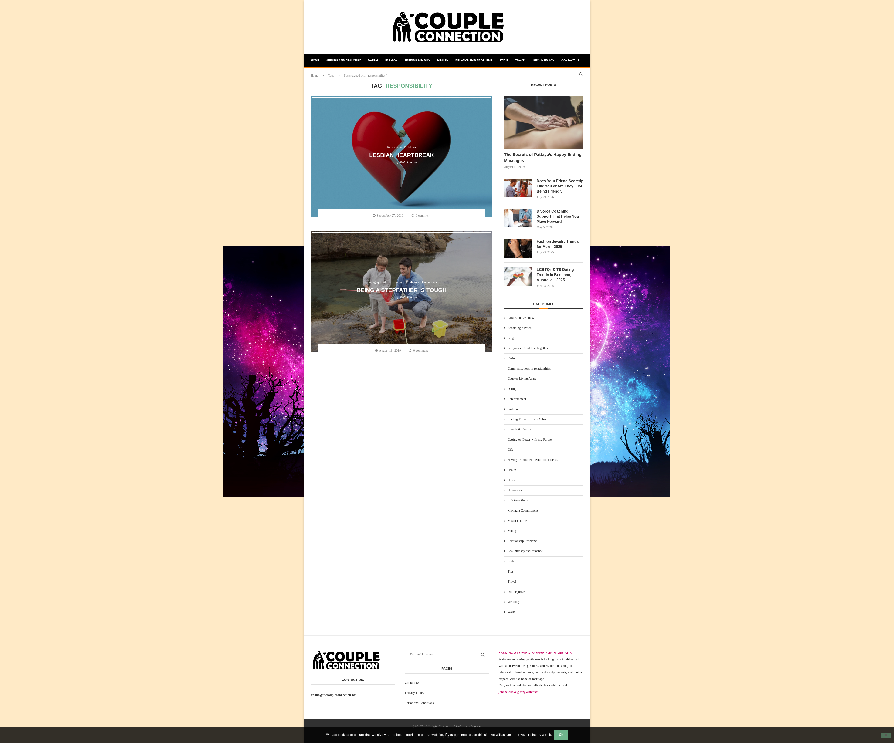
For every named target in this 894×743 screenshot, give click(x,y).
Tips (510, 571)
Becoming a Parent (520, 328)
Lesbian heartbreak (401, 155)
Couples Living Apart (522, 378)
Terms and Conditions (419, 703)
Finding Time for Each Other (527, 419)
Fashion (391, 60)
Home (315, 60)
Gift (510, 449)
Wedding (513, 602)
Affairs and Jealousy (343, 60)
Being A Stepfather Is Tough (402, 290)
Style (503, 60)
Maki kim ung (409, 162)
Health (442, 60)
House (512, 480)
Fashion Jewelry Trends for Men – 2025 (558, 244)
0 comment (423, 215)
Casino (512, 358)
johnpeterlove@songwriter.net (518, 692)
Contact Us (412, 683)
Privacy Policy (414, 693)
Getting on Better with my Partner (530, 439)
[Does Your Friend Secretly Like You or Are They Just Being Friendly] (518, 188)
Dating (373, 60)
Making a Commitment (523, 510)
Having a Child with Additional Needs (533, 460)
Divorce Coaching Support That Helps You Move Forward (558, 216)
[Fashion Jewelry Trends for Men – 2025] (518, 248)
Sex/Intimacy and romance (525, 551)
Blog (511, 338)
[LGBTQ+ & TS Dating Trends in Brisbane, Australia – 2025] (518, 276)
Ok (561, 734)
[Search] (581, 74)
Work (511, 612)
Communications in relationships (529, 368)
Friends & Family (417, 60)
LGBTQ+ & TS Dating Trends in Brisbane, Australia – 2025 (555, 275)
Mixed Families (518, 521)
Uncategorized (517, 592)
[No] (886, 735)
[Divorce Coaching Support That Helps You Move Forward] (518, 218)
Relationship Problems (473, 60)
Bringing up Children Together (528, 348)
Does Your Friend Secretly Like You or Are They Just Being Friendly (560, 186)
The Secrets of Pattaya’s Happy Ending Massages (543, 157)
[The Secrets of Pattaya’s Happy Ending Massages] (543, 122)
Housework (515, 490)
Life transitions (518, 500)
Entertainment (517, 399)
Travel (520, 60)
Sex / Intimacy (543, 60)
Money (512, 531)
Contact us (570, 60)
